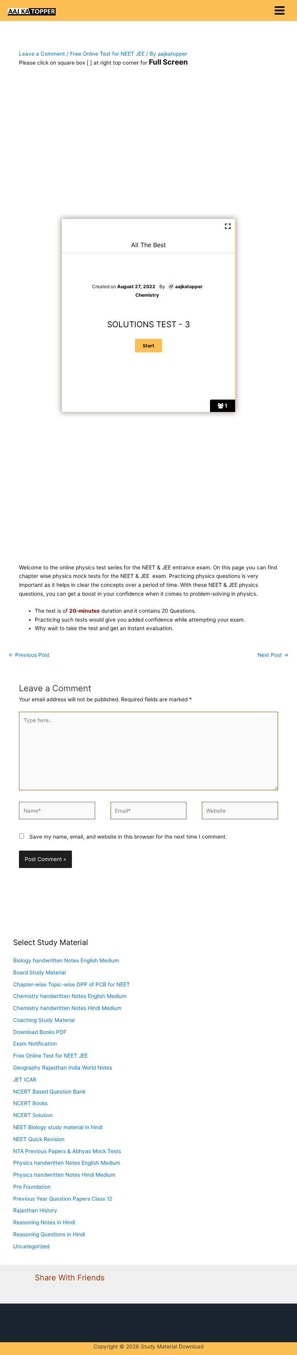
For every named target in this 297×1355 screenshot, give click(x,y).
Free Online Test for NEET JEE (107, 54)
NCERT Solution (33, 1115)
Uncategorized (31, 1246)
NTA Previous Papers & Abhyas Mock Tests (67, 1151)
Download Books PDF (40, 1032)
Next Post (273, 655)
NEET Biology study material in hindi (57, 1127)
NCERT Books (30, 1103)
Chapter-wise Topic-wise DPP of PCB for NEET (71, 984)
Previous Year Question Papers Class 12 (62, 1199)
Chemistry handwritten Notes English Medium (69, 996)
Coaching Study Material (44, 1020)
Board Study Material (39, 972)
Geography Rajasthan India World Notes (62, 1068)
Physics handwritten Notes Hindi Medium (64, 1175)
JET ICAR (24, 1079)
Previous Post (29, 655)
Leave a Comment (42, 54)
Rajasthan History (35, 1210)
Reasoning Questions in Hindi (49, 1234)
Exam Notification (35, 1044)
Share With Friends (69, 1277)
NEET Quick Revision (39, 1139)
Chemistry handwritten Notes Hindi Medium (67, 1008)
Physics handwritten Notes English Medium (66, 1163)
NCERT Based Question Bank (49, 1091)
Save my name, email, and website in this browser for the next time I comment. (128, 837)
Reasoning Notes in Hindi (44, 1222)
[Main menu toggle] (280, 11)
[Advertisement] (148, 147)
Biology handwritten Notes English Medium (66, 960)
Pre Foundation (32, 1187)
